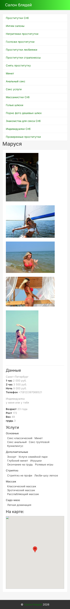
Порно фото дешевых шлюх (24, 113)
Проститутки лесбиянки (21, 49)
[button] (35, 549)
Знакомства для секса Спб (23, 121)
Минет (10, 73)
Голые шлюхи (14, 105)
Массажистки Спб (17, 97)
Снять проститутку (18, 65)
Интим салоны (15, 25)
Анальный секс (15, 81)
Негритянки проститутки (22, 33)
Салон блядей (18, 5)
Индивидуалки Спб (18, 128)
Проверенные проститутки (23, 136)
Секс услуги (14, 89)
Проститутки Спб (17, 18)
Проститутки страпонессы (23, 57)
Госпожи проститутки (20, 41)
